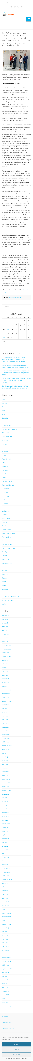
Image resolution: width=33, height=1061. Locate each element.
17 (4, 333)
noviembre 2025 (6, 649)
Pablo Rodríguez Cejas (8, 533)
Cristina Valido (6, 433)
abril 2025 (5, 675)
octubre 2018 (5, 965)
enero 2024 (5, 731)
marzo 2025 (5, 679)
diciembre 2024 (6, 690)
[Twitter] (14, 6)
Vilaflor (4, 604)
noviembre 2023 (6, 738)
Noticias (4, 522)
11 (8, 329)
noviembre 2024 (6, 693)
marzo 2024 (5, 723)
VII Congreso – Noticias (8, 600)
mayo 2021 (5, 850)
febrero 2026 (5, 638)
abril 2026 (5, 630)
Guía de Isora (5, 474)
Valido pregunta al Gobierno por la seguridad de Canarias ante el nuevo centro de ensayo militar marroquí (15, 372)
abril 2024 (5, 719)
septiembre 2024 (7, 701)
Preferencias (16, 1054)
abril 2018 (5, 987)
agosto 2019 (5, 928)
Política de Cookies (10, 1058)
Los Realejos (5, 511)
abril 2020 (5, 898)
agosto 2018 (5, 972)
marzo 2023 (5, 768)
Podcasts (4, 541)
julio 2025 (4, 664)
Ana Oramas (5, 403)
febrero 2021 (5, 861)
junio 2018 (5, 980)
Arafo (3, 407)
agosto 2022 (5, 794)
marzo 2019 (5, 946)
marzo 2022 (5, 812)
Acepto (16, 1044)
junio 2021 (5, 846)
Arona (3, 414)
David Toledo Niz (7, 436)
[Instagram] (21, 6)
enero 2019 (5, 954)
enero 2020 (5, 909)
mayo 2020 (5, 894)
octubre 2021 (5, 831)
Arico (3, 410)
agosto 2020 (5, 883)
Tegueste (4, 578)
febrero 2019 (5, 950)
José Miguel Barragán (14, 297)
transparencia (23, 2)
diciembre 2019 (6, 913)
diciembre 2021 (6, 824)
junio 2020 (5, 891)
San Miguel (5, 552)
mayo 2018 (5, 983)
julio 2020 (5, 887)
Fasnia (4, 455)
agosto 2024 (5, 705)
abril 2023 (5, 764)
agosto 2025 (5, 660)
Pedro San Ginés (6, 537)
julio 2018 (5, 976)
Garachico (5, 466)
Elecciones (5, 451)
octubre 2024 (5, 697)
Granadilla (5, 470)
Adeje (3, 399)
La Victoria (5, 503)
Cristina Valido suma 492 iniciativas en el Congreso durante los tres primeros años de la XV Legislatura (16, 380)
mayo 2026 (5, 626)
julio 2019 (4, 931)
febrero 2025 (5, 682)
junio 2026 (5, 623)
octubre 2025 (5, 653)
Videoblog (5, 589)
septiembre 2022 (6, 790)
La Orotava (5, 500)
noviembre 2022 (6, 783)
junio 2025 (5, 667)
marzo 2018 (5, 991)
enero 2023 (5, 775)
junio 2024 (5, 712)
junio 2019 (5, 935)
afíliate (16, 2)
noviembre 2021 (6, 827)
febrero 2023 (5, 772)
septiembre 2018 (7, 969)
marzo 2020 (5, 902)
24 (4, 337)
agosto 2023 (5, 749)
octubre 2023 (5, 742)
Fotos (3, 463)
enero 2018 (5, 998)
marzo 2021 (5, 857)
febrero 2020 (5, 905)
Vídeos (4, 593)
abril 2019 (5, 943)
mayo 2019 (5, 939)
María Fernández (7, 518)
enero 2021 (5, 864)
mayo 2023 (5, 760)
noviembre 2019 (6, 917)
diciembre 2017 (6, 1002)
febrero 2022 (5, 816)
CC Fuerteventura (7, 425)
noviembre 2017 (6, 1006)
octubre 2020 (6, 876)
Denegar (16, 1049)
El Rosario (5, 440)
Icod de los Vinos (7, 481)
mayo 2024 (5, 716)
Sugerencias (9, 2)
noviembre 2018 (6, 961)
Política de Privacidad (21, 1058)
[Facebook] (11, 6)
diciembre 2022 (6, 779)
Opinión (4, 526)
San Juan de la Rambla (8, 548)
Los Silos (4, 515)
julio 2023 (5, 753)
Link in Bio (5, 507)
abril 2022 (5, 809)
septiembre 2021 (6, 835)
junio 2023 (5, 757)
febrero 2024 (5, 727)
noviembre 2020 (6, 872)
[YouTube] (18, 6)
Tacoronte (5, 574)
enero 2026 (5, 641)
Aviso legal (5, 1016)
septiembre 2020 (7, 879)
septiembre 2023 (7, 745)
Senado (4, 567)
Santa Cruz (5, 555)
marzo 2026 (5, 634)
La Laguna (5, 492)
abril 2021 (5, 853)
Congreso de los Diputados (9, 429)
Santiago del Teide (7, 563)
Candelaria (5, 422)
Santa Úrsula (5, 559)
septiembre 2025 (6, 656)
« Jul (3, 346)
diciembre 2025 (6, 645)
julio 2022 (4, 798)
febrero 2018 (5, 995)
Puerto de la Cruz (7, 544)
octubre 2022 (5, 786)
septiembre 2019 (6, 924)
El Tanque (5, 448)
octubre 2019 (5, 920)
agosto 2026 (5, 615)
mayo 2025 (5, 671)
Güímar (4, 477)
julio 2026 (5, 619)
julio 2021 (4, 842)
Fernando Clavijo (6, 459)
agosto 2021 (5, 838)
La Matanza (5, 496)
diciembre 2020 (6, 868)
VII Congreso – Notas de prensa (11, 596)
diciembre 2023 (6, 734)
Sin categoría (5, 570)
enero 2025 (5, 686)
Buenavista (5, 418)
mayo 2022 (5, 805)
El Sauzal (4, 444)
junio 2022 (5, 801)
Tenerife (4, 581)
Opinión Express (6, 529)
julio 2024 (5, 708)
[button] (28, 19)
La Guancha (5, 489)
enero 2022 (5, 820)
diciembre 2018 (6, 957)
